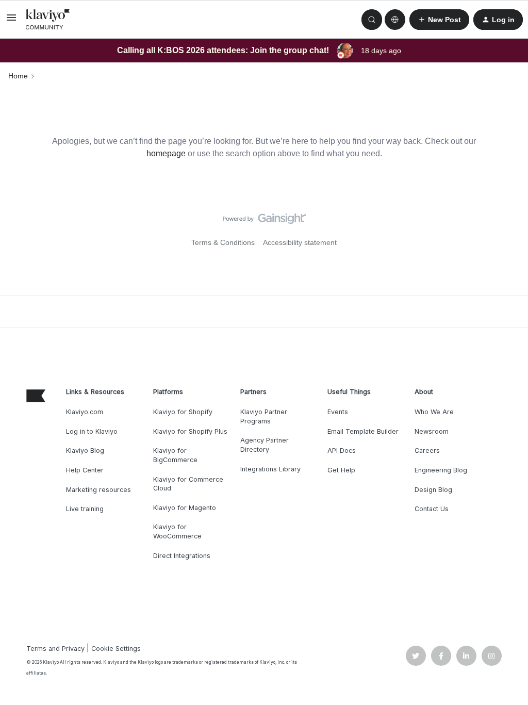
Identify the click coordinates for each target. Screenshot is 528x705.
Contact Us (432, 509)
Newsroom (432, 431)
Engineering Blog (441, 470)
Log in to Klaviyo (92, 431)
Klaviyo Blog (85, 450)
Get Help (341, 470)
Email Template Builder (363, 431)
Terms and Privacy (55, 648)
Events (337, 412)
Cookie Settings (116, 648)
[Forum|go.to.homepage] (48, 19)
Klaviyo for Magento (184, 508)
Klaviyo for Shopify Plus (190, 431)
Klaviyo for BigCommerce (175, 455)
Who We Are (434, 412)
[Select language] (395, 19)
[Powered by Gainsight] (264, 221)
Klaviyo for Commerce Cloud (188, 484)
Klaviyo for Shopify (182, 412)
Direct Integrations (181, 556)
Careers (427, 450)
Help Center (85, 470)
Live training (85, 509)
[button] (11, 21)
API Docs (341, 450)
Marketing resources (98, 490)
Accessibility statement (300, 242)
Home (18, 76)
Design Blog (433, 490)
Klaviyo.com (84, 412)
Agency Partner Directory (264, 444)
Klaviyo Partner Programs (263, 416)
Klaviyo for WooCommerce (177, 531)
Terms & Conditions (223, 242)
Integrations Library (270, 469)
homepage (166, 153)
